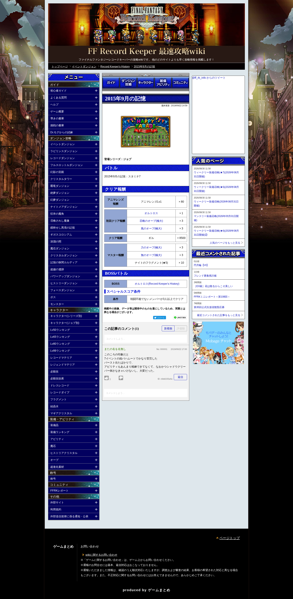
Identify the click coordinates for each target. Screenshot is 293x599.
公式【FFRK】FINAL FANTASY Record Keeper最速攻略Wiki (146, 51)
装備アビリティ (163, 82)
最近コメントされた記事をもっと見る (218, 315)
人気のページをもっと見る (225, 242)
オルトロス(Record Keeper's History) (157, 283)
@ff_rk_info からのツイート (209, 77)
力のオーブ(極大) (151, 247)
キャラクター (145, 82)
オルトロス (151, 213)
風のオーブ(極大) (151, 228)
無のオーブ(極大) (151, 255)
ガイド (111, 82)
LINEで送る (180, 317)
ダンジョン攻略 (128, 82)
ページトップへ (200, 373)
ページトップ (229, 538)
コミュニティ (180, 82)
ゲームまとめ (159, 590)
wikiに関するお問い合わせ (101, 554)
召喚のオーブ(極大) (151, 220)
